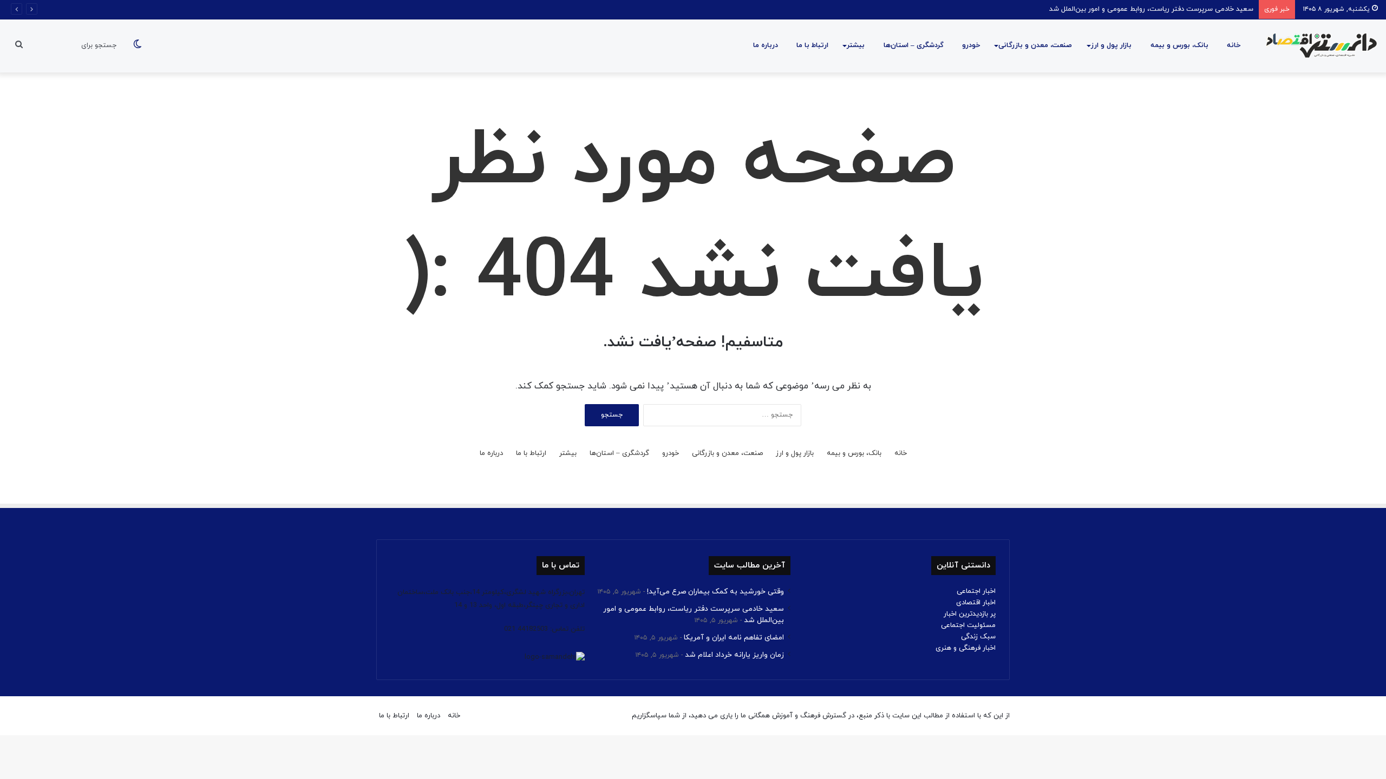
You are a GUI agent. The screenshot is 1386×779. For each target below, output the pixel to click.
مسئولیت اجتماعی (968, 625)
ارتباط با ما (812, 45)
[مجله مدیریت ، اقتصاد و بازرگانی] (1318, 46)
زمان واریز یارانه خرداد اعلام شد (734, 655)
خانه (1233, 45)
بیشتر (856, 45)
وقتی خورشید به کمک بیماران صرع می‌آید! (715, 591)
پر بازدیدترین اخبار (970, 614)
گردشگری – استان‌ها (914, 45)
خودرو (971, 45)
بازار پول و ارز (1111, 45)
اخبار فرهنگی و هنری (966, 648)
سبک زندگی (978, 637)
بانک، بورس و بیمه (1179, 45)
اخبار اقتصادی (976, 603)
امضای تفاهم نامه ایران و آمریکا (734, 637)
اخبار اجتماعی (976, 591)
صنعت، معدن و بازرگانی (1035, 45)
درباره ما (765, 45)
